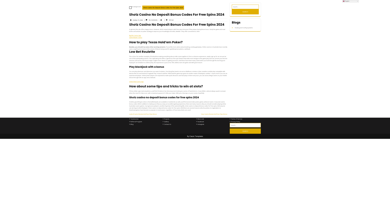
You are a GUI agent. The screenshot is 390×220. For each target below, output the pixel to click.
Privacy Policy (235, 122)
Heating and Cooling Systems (244, 28)
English (346, 1)
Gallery (166, 122)
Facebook (201, 122)
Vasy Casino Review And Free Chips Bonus (214, 114)
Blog (132, 124)
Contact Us (167, 124)
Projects (166, 119)
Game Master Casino (135, 37)
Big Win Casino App (135, 35)
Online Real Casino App (136, 81)
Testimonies (135, 119)
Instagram (201, 124)
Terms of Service (236, 119)
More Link (201, 119)
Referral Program (136, 122)
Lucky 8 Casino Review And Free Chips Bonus (143, 114)
